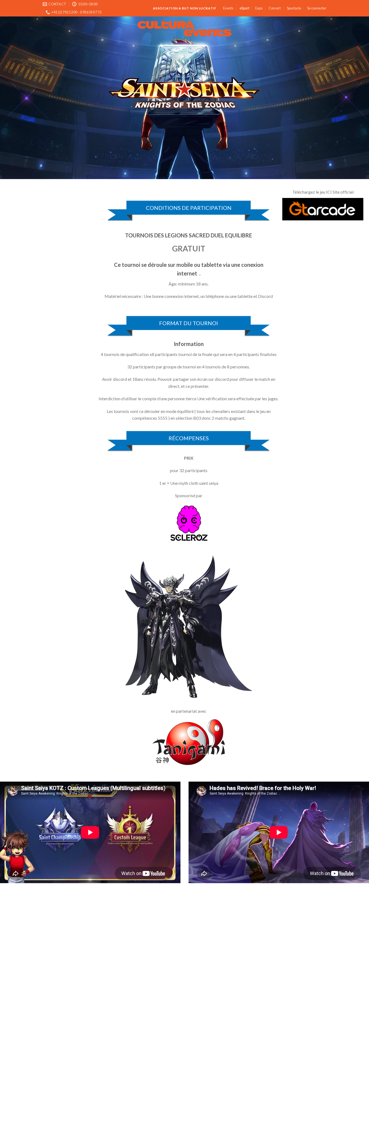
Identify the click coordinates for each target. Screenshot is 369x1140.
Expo (259, 8)
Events (228, 8)
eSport (244, 8)
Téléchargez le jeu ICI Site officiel (323, 191)
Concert (275, 8)
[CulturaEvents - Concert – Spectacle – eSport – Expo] (184, 28)
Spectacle (294, 8)
